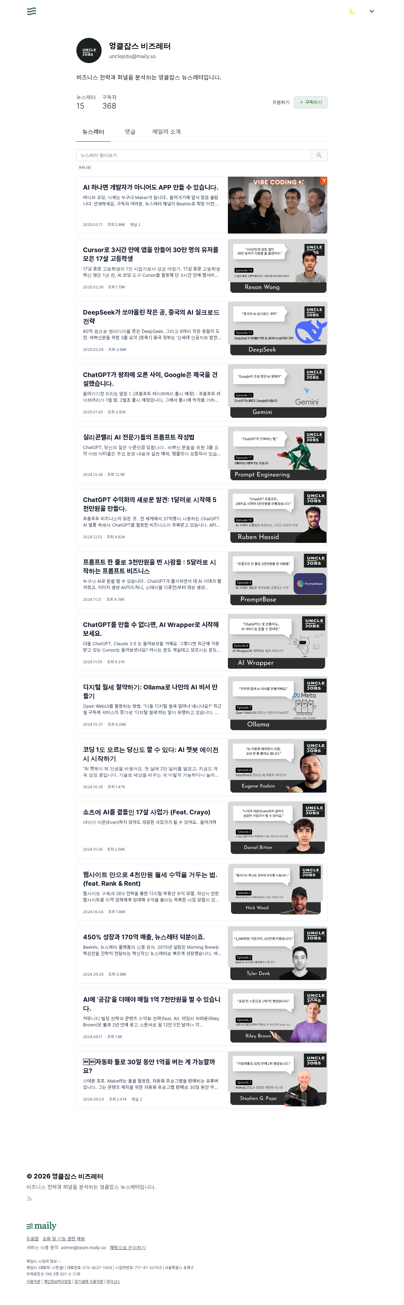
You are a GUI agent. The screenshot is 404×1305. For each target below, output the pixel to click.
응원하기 (281, 102)
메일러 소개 (166, 131)
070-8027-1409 (97, 1267)
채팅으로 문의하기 (128, 1247)
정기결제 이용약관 (88, 1281)
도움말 (33, 1238)
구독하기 (313, 102)
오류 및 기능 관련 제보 (64, 1238)
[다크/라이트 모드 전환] (352, 11)
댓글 (130, 131)
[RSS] (29, 1199)
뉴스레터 (93, 131)
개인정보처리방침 (57, 1281)
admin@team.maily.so (83, 1247)
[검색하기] (319, 155)
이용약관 (33, 1281)
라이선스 (113, 1281)
